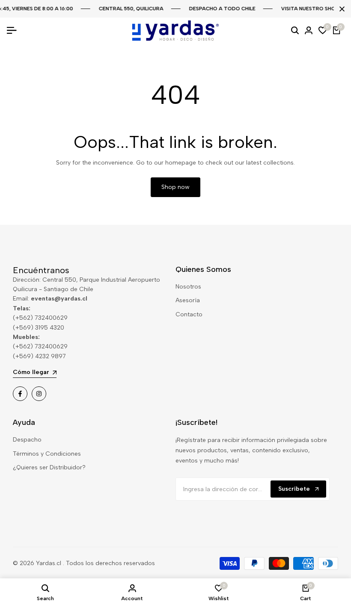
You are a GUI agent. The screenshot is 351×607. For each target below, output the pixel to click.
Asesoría (188, 300)
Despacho (27, 439)
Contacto (189, 314)
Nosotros (188, 286)
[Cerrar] (340, 9)
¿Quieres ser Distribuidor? (49, 467)
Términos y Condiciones (47, 453)
